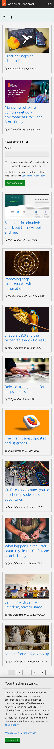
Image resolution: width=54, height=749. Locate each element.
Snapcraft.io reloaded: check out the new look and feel (23, 227)
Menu (48, 3)
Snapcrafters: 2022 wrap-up (27, 654)
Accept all (13, 740)
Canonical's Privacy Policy (33, 176)
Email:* (8, 148)
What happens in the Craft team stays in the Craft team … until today (27, 551)
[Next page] (50, 672)
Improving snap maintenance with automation (19, 284)
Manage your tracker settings (20, 733)
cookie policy (12, 724)
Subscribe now (15, 183)
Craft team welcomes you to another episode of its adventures (27, 494)
